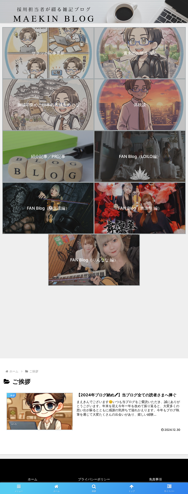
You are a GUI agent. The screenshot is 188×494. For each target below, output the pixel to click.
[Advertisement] (94, 322)
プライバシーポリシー (94, 479)
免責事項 (155, 479)
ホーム (32, 479)
